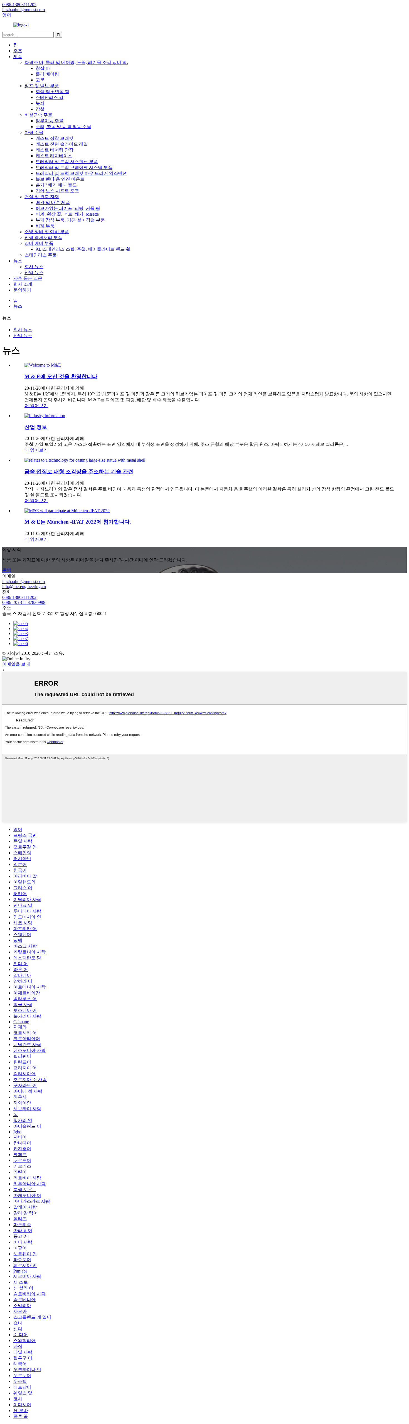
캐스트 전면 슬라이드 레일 (62, 144)
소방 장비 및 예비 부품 (46, 231)
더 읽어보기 (36, 405)
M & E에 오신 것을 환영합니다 (60, 376)
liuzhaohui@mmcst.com (23, 581)
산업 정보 (35, 427)
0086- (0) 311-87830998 (23, 602)
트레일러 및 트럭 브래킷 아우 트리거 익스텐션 (81, 173)
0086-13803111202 (19, 597)
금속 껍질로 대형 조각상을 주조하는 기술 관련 (78, 471)
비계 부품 (45, 225)
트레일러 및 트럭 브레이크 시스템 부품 (74, 167)
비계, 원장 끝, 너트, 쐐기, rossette (67, 214)
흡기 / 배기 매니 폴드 (56, 185)
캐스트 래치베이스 (54, 155)
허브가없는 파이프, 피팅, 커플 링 (68, 208)
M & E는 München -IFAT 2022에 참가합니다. (77, 522)
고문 (40, 80)
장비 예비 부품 (38, 243)
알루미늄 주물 (49, 120)
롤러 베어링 (47, 74)
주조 (17, 50)
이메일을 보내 (16, 664)
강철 (40, 109)
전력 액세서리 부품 (43, 237)
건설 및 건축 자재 (41, 196)
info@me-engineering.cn (24, 586)
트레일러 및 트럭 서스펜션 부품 (67, 161)
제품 (17, 56)
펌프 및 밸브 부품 (41, 85)
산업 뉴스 (33, 272)
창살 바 (43, 68)
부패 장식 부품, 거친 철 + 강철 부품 (70, 220)
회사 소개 (22, 284)
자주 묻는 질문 (27, 278)
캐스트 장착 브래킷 (54, 138)
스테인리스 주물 (40, 255)
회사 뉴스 (33, 266)
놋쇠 (40, 103)
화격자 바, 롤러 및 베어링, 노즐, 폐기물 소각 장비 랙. (76, 62)
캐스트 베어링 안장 (54, 150)
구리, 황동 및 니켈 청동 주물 (63, 126)
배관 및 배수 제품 (53, 202)
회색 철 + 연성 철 (52, 91)
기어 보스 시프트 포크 (57, 190)
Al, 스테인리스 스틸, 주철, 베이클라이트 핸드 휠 (83, 249)
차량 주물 (33, 132)
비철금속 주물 (38, 115)
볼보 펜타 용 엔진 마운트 (60, 179)
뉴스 (17, 260)
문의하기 (22, 290)
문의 (6, 570)
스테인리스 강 (49, 97)
